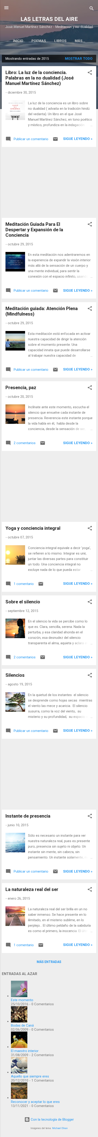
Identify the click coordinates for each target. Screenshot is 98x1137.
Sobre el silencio (22, 602)
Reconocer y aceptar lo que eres (35, 1102)
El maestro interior (25, 1051)
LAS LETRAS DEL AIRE (49, 19)
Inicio (18, 41)
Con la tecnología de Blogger (52, 1119)
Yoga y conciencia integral (32, 528)
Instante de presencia (27, 816)
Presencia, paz (20, 387)
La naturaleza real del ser (31, 889)
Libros (60, 41)
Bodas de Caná (22, 1025)
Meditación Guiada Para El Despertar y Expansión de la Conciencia (34, 229)
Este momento (22, 1000)
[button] (90, 73)
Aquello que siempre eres (30, 1076)
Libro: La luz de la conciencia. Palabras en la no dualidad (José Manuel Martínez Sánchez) (39, 78)
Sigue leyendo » (78, 139)
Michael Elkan (60, 1128)
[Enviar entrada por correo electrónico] (55, 141)
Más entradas (49, 962)
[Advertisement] (49, 182)
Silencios (15, 675)
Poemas (38, 41)
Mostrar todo (79, 59)
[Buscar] (91, 9)
